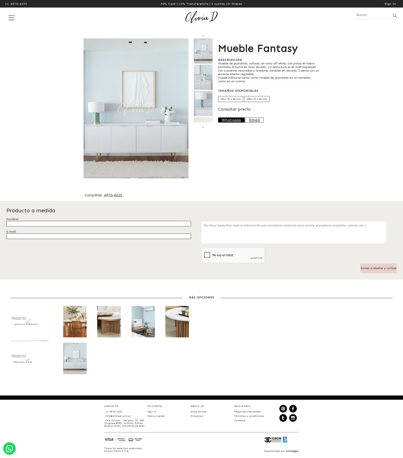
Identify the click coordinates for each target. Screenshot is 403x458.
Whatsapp (231, 120)
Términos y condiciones (249, 416)
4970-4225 (113, 195)
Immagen (292, 451)
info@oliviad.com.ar (118, 416)
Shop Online (199, 411)
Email (254, 120)
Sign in (152, 411)
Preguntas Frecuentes (247, 411)
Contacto (240, 420)
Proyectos (197, 416)
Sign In (390, 4)
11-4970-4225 (16, 4)
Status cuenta (156, 416)
